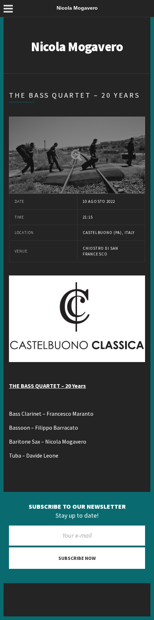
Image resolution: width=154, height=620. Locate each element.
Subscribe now (77, 558)
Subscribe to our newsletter (77, 507)
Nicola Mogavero (77, 47)
